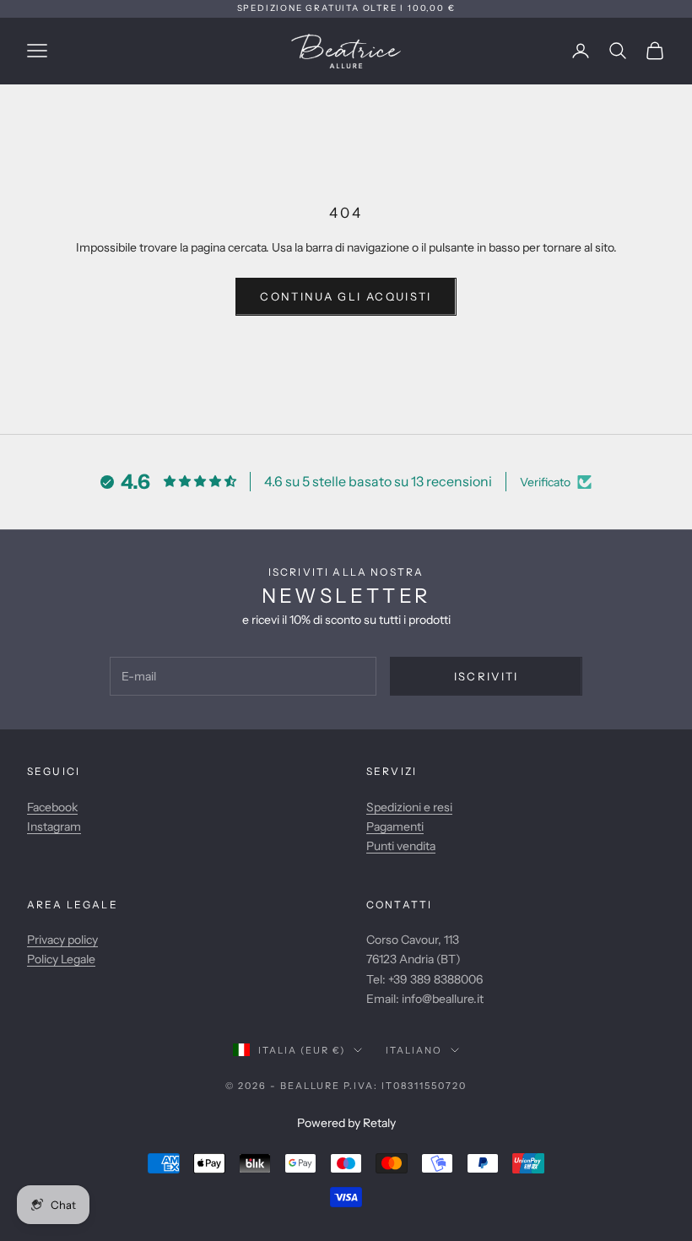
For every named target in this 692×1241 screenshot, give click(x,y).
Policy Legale (61, 959)
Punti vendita (400, 846)
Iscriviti (486, 676)
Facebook (52, 807)
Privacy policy (62, 939)
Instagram (54, 826)
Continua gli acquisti (345, 296)
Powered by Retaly (346, 1122)
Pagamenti (395, 826)
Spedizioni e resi (409, 807)
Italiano (414, 1050)
